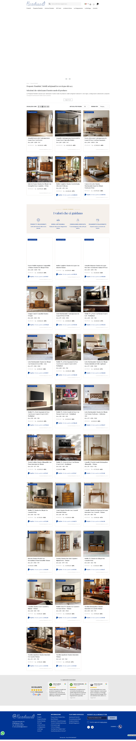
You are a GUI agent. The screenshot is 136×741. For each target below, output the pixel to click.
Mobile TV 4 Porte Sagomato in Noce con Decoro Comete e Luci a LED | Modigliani (67, 364)
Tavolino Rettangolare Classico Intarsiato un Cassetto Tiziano (94, 607)
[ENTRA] (90, 4)
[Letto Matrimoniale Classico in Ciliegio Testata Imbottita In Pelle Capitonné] (96, 347)
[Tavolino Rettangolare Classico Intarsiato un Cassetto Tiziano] (96, 592)
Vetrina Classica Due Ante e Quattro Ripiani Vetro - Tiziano (66, 559)
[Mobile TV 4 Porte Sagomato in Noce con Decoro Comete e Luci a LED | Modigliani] (68, 347)
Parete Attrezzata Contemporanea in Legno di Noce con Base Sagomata (95, 139)
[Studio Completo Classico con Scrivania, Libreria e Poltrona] (68, 169)
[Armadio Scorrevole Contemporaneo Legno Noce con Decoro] (40, 123)
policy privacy (104, 722)
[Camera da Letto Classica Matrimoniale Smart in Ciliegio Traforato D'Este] (96, 169)
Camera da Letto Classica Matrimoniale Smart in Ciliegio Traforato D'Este (94, 186)
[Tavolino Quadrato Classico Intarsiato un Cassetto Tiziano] (40, 640)
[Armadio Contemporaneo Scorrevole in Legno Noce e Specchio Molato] (68, 123)
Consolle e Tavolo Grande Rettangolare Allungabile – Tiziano (96, 463)
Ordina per (94, 106)
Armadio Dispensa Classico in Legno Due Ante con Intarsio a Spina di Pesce (96, 266)
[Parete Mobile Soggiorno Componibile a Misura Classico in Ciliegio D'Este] (40, 251)
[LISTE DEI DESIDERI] (93, 4)
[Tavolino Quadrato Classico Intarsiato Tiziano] (68, 640)
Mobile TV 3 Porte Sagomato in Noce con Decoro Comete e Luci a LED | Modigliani (38, 414)
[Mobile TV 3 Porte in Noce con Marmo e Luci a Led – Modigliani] (68, 447)
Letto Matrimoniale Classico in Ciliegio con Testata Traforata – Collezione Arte (96, 414)
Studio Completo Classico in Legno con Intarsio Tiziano (67, 266)
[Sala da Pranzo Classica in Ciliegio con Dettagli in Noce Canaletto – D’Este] (40, 169)
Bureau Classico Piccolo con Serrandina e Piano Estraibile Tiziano (39, 559)
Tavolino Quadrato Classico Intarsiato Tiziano (67, 656)
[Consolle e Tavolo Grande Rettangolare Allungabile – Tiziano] (96, 447)
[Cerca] (64, 4)
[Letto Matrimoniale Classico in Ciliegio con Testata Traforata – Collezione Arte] (96, 397)
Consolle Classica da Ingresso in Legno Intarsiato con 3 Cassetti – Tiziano (96, 511)
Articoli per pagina (76, 106)
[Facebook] (88, 727)
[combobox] (65, 4)
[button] (87, 3)
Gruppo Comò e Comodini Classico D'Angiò (38, 314)
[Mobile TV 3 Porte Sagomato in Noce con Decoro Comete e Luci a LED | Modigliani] (40, 397)
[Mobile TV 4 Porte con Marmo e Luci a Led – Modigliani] (96, 299)
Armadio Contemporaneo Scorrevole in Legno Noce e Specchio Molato (68, 139)
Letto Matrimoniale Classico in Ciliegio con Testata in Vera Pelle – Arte (39, 363)
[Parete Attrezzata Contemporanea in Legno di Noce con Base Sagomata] (96, 123)
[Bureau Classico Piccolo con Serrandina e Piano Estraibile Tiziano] (40, 544)
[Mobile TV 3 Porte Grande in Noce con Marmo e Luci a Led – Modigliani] (68, 397)
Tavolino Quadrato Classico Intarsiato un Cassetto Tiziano (39, 656)
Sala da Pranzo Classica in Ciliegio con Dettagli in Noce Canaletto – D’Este (39, 185)
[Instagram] (92, 727)
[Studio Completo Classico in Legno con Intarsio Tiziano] (68, 251)
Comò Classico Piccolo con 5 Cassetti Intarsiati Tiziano (67, 511)
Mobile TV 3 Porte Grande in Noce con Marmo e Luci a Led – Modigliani (67, 413)
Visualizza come (32, 106)
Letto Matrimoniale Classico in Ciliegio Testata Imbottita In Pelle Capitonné (96, 363)
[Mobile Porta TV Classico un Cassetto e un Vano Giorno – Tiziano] (68, 592)
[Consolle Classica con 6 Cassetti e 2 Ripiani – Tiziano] (40, 592)
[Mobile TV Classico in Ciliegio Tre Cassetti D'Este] (40, 495)
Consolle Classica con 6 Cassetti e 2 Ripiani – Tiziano (38, 607)
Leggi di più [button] (52, 697)
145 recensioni (39, 692)
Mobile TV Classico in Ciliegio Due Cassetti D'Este (95, 559)
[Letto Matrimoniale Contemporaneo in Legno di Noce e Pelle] (68, 299)
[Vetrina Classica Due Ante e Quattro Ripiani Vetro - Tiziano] (68, 544)
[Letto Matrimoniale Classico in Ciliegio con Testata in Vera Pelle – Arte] (40, 347)
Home (28, 83)
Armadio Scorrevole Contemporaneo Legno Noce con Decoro (39, 139)
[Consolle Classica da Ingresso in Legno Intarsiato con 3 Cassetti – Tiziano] (96, 495)
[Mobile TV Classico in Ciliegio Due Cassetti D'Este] (96, 544)
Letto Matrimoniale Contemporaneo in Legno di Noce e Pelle (67, 314)
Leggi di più (68, 99)
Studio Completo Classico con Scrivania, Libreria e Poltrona (68, 185)
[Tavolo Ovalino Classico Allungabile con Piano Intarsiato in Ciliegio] (40, 447)
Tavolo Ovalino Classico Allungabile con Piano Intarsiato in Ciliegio (39, 463)
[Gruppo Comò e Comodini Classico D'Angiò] (40, 299)
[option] (68, 46)
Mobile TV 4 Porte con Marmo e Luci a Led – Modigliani (96, 314)
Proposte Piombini (34, 83)
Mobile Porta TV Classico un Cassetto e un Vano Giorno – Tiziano (67, 607)
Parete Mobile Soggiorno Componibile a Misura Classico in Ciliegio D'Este (39, 266)
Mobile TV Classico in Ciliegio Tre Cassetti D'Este (38, 511)
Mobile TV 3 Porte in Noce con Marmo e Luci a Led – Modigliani (67, 463)
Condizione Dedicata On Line (45, 149)
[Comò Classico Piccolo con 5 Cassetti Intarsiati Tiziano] (68, 495)
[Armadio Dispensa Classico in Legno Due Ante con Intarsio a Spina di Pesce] (96, 251)
